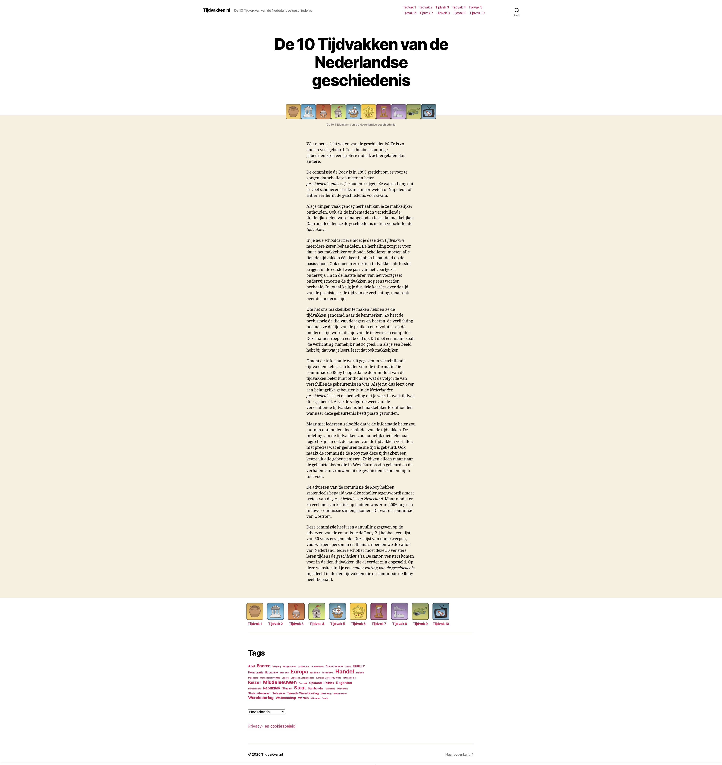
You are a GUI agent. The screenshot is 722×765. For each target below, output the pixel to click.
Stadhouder (315, 688)
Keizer (254, 682)
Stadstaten (342, 689)
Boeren (264, 665)
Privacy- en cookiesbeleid (271, 726)
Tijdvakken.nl (216, 10)
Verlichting (326, 693)
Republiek (271, 688)
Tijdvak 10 (477, 13)
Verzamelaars (340, 693)
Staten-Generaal (259, 693)
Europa (299, 672)
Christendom (317, 666)
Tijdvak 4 (459, 7)
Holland (359, 673)
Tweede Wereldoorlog (303, 693)
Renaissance (254, 689)
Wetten (303, 698)
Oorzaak (303, 683)
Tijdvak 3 (442, 7)
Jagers (285, 678)
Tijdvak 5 (475, 7)
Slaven (287, 688)
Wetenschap (286, 698)
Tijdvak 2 (425, 7)
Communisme (334, 666)
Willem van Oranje (319, 698)
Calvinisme (303, 666)
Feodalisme (327, 673)
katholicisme (349, 678)
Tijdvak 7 (426, 13)
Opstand (315, 683)
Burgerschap (289, 666)
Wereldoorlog (261, 697)
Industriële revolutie (270, 678)
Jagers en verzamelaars (302, 678)
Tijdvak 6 (409, 13)
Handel (344, 671)
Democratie (255, 672)
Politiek (329, 683)
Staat (300, 688)
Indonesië (253, 678)
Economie (271, 672)
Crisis (348, 666)
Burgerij (277, 666)
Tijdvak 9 (459, 13)
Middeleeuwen (280, 682)
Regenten (344, 683)
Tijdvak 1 (409, 7)
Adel (251, 666)
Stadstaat (330, 689)
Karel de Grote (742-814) (328, 678)
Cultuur (359, 666)
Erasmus (284, 673)
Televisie (278, 693)
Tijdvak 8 (443, 13)
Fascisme (315, 673)
